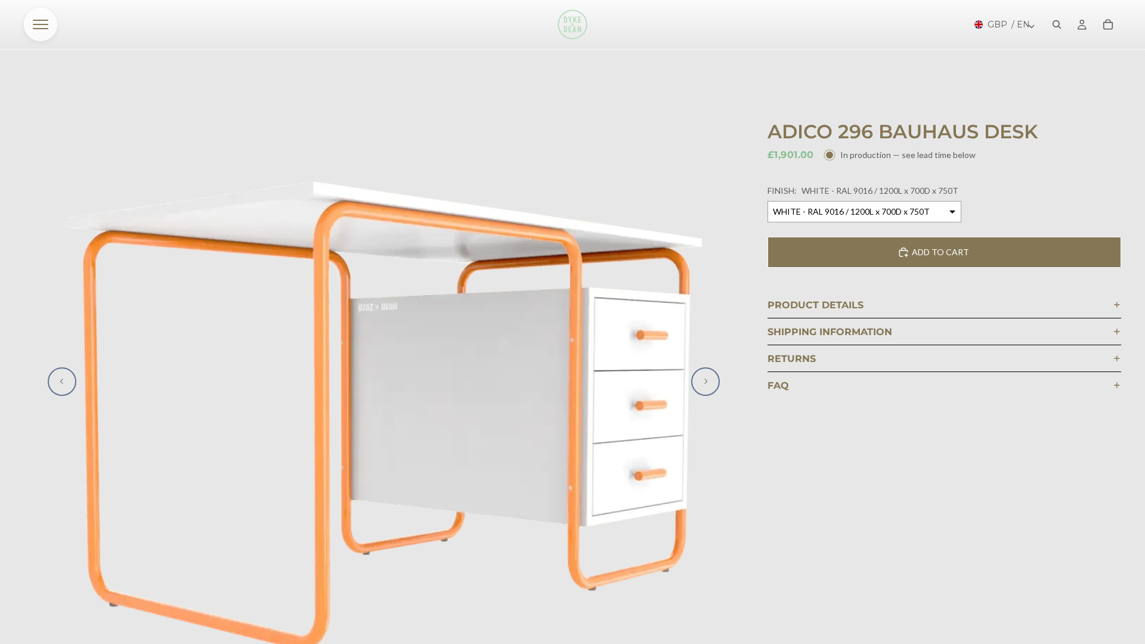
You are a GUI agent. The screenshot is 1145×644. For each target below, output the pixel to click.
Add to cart (940, 252)
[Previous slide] (62, 381)
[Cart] (1108, 24)
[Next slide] (705, 381)
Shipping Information (830, 332)
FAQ (778, 385)
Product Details (816, 305)
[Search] (1057, 24)
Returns (792, 358)
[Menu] (40, 24)
